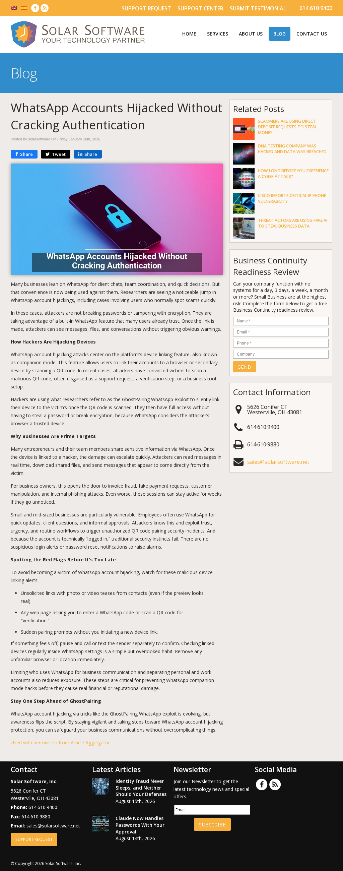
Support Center (200, 8)
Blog (279, 33)
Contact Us (311, 33)
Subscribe (212, 824)
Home (189, 33)
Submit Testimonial (258, 8)
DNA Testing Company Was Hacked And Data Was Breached (292, 148)
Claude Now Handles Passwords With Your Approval (140, 824)
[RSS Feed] (44, 7)
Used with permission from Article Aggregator (60, 742)
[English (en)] (14, 7)
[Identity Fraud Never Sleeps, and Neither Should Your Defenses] (100, 787)
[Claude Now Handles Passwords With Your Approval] (100, 824)
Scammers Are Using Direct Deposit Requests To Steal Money (287, 126)
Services (217, 33)
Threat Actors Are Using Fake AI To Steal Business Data (292, 223)
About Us (251, 33)
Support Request (146, 8)
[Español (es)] (24, 7)
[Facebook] (35, 7)
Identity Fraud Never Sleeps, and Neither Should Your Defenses (141, 787)
